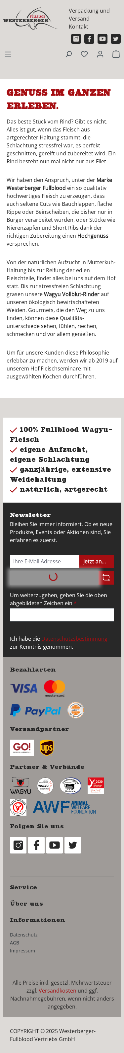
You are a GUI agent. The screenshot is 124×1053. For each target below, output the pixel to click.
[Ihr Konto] (100, 53)
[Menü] (8, 53)
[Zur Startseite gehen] (31, 18)
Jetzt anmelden (98, 561)
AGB (14, 942)
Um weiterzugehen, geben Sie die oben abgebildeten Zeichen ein (58, 599)
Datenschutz (24, 935)
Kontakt (78, 26)
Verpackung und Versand (89, 14)
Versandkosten (57, 990)
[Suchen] (68, 53)
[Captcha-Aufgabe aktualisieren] (106, 578)
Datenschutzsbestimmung (74, 638)
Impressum (22, 950)
